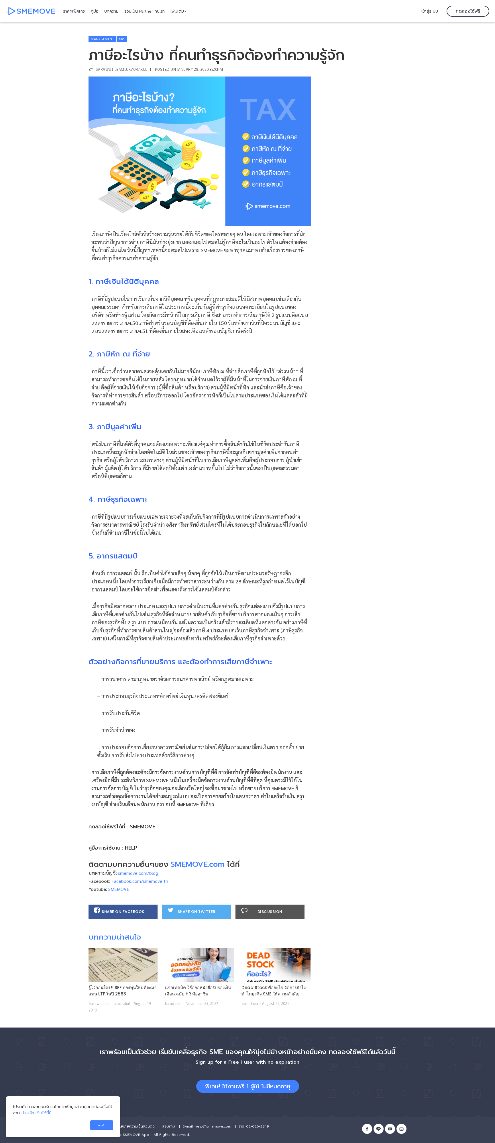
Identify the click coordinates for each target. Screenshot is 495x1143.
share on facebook (123, 911)
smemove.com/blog (138, 873)
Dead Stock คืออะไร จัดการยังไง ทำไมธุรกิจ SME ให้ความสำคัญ (273, 991)
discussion (270, 911)
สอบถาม (168, 1126)
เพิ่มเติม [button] (177, 11)
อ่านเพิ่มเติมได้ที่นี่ (36, 1113)
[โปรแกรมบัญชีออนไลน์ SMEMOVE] (31, 11)
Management (102, 39)
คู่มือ (95, 11)
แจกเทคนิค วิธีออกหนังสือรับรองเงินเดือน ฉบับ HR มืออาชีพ (198, 991)
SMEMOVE (142, 827)
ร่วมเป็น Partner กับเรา (144, 11)
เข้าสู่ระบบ (429, 11)
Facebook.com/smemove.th (139, 881)
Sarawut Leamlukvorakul (121, 69)
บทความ (111, 11)
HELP (131, 848)
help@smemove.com (213, 1126)
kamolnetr (173, 1003)
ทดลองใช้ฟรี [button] (468, 11)
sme (122, 39)
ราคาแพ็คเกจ (74, 11)
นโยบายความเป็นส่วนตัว (136, 1126)
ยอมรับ (101, 1125)
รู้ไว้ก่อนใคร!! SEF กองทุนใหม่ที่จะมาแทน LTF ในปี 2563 (122, 991)
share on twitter (196, 911)
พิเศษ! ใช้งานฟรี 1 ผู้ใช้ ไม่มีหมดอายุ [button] (247, 1086)
